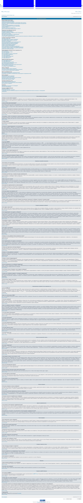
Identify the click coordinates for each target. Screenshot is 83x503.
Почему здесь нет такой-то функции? (8, 89)
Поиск (80, 11)
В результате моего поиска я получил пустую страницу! (11, 77)
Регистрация (7, 11)
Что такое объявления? (6, 55)
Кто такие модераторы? (6, 61)
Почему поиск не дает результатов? (8, 76)
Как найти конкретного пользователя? (8, 78)
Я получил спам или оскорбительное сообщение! (10, 70)
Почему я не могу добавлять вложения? (9, 44)
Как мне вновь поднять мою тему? (8, 48)
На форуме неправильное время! (7, 31)
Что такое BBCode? (5, 51)
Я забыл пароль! (5, 24)
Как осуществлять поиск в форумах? (8, 75)
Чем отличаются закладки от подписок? (9, 81)
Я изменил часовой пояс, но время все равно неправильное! (12, 32)
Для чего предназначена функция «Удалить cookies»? (11, 28)
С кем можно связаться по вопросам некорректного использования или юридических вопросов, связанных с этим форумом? (23, 90)
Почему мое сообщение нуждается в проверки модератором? (12, 47)
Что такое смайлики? (5, 52)
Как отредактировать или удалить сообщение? (10, 39)
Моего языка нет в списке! (6, 33)
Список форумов (4, 16)
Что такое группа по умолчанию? (7, 65)
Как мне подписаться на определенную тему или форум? (12, 82)
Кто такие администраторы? (7, 60)
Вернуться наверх (4, 107)
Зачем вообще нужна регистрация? (8, 21)
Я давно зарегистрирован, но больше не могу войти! (11, 26)
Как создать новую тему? (6, 38)
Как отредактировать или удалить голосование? (10, 42)
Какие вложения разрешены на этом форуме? (10, 85)
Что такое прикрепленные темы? (7, 56)
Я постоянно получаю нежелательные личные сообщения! (12, 69)
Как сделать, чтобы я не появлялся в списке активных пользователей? (14, 23)
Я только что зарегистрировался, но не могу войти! (11, 25)
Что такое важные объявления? (7, 54)
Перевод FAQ (4, 91)
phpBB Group (35, 473)
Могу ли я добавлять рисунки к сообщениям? (9, 53)
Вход (3, 11)
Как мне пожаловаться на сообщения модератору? (11, 46)
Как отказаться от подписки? (7, 83)
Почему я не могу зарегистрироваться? (8, 27)
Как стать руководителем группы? (8, 63)
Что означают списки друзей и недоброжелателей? (11, 72)
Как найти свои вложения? (6, 86)
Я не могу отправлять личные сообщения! (9, 68)
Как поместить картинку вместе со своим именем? (10, 34)
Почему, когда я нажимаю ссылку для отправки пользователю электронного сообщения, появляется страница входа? (22, 36)
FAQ (77, 11)
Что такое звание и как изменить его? (8, 35)
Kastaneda (19, 493)
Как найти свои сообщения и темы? (8, 79)
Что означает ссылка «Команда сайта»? (9, 66)
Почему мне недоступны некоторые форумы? (10, 43)
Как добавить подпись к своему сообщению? (9, 40)
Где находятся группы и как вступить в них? (9, 62)
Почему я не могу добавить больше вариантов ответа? (11, 41)
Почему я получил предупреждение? (8, 45)
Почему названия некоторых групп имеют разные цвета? (12, 64)
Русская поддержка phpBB (41, 502)
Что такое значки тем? (6, 57)
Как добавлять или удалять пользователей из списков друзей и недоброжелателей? (16, 73)
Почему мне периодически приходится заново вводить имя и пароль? (14, 22)
